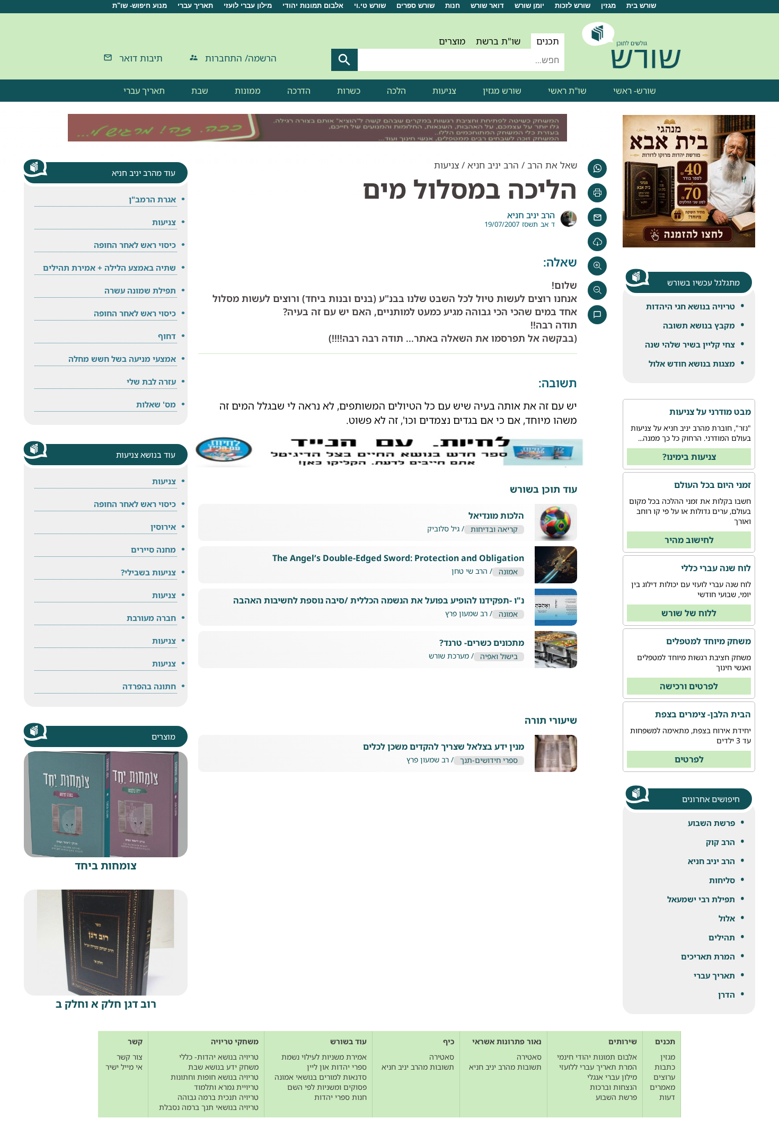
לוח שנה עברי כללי (716, 568)
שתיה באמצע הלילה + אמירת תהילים (109, 267)
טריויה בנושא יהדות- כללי (219, 1057)
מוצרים (452, 41)
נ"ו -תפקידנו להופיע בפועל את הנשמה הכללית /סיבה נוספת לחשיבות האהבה (378, 601)
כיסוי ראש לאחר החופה (135, 244)
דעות (667, 1097)
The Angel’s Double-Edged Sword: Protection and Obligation (398, 558)
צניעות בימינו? (689, 457)
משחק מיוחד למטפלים (708, 641)
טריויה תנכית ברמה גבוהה (218, 1097)
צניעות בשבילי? (148, 572)
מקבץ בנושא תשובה (699, 325)
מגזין (608, 6)
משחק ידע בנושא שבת (223, 1067)
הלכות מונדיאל (496, 516)
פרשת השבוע (711, 823)
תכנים (547, 41)
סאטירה (529, 1057)
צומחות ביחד (106, 865)
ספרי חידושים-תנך (489, 760)
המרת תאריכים (708, 956)
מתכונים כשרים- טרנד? (481, 643)
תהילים (722, 937)
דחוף (167, 336)
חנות (452, 6)
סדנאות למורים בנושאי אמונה (321, 1077)
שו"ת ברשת (498, 41)
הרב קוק (720, 842)
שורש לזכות (572, 6)
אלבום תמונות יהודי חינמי (597, 1057)
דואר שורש (487, 6)
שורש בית (641, 6)
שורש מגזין (502, 90)
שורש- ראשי (634, 90)
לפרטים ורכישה (689, 686)
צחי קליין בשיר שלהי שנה (690, 344)
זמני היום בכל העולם (712, 485)
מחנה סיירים (153, 549)
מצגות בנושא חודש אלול (692, 363)
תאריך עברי (195, 6)
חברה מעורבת (151, 617)
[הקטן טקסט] (597, 290)
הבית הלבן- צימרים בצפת (703, 714)
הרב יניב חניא (711, 861)
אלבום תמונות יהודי (312, 6)
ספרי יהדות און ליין (337, 1067)
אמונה (508, 571)
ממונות (248, 90)
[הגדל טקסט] (597, 266)
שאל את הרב (552, 165)
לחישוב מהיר (689, 540)
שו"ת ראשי (567, 90)
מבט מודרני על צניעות (710, 412)
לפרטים (689, 759)
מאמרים (662, 1087)
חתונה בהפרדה (149, 686)
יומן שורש (529, 6)
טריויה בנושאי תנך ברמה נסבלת (209, 1107)
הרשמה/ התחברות (241, 58)
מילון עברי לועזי (248, 6)
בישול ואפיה (499, 656)
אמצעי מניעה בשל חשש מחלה (122, 358)
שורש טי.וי (370, 6)
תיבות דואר (141, 58)
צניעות (444, 90)
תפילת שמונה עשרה (140, 290)
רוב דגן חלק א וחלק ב (106, 1004)
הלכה (396, 90)
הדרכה (299, 90)
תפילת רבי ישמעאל (701, 899)
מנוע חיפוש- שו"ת (139, 6)
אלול (727, 918)
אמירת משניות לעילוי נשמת (324, 1057)
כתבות (664, 1067)
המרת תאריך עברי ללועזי (598, 1067)
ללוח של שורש (688, 613)
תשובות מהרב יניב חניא (505, 1067)
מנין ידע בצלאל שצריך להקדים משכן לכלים (443, 747)
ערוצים (664, 1077)
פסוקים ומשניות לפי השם (327, 1087)
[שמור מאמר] (597, 241)
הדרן (726, 994)
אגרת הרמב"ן (152, 199)
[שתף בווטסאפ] (597, 168)
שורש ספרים (415, 6)
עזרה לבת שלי (151, 381)
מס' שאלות (156, 404)
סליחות (722, 880)
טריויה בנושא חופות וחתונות (215, 1077)
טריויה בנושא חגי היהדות (690, 306)
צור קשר (130, 1057)
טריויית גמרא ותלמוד (226, 1087)
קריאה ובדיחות (494, 529)
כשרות (348, 90)
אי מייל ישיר (124, 1067)
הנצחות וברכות (613, 1087)
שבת (199, 90)
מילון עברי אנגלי (612, 1077)
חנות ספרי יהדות (340, 1097)
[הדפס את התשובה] (597, 192)
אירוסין (163, 526)
